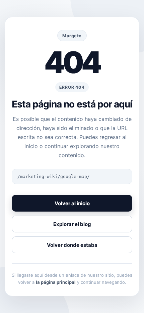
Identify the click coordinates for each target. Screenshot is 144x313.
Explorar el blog (72, 224)
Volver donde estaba (72, 245)
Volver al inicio (72, 203)
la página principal (56, 282)
